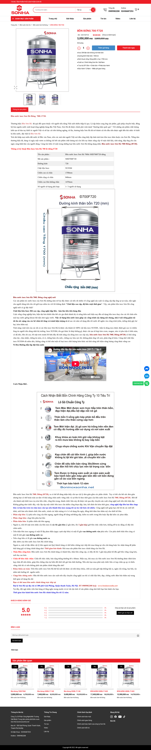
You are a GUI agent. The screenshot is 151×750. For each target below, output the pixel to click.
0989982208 (138, 383)
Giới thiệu (70, 19)
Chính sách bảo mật (84, 716)
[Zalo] (146, 376)
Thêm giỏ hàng (103, 48)
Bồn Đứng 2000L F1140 (45, 691)
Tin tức (103, 19)
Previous (13, 62)
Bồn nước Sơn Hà (25, 25)
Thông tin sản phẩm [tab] (20, 109)
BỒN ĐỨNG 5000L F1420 (99, 691)
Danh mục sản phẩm (24, 19)
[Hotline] (146, 383)
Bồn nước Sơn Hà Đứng (40, 25)
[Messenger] (146, 368)
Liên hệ (133, 19)
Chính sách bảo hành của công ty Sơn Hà (91, 724)
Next (71, 62)
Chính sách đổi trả (83, 728)
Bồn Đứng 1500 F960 (18, 691)
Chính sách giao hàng (84, 720)
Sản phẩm (87, 19)
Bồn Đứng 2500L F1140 (72, 691)
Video (118, 19)
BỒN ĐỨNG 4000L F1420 (125, 691)
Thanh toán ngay (128, 48)
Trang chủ (53, 19)
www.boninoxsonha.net (107, 586)
